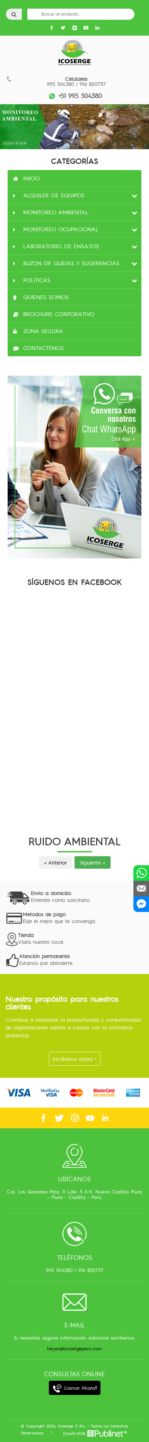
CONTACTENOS (43, 348)
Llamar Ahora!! (79, 1388)
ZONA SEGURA (43, 331)
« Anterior (55, 862)
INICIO (31, 178)
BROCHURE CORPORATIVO (58, 314)
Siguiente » (92, 862)
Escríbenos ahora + (75, 1058)
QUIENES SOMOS (46, 297)
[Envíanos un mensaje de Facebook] (141, 904)
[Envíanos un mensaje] (141, 888)
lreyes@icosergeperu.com (74, 1348)
